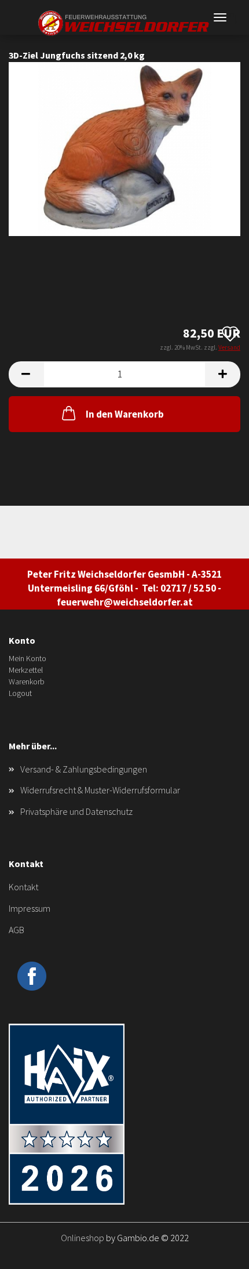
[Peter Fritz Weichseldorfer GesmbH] (124, 23)
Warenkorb (27, 681)
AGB (16, 930)
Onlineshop (82, 1237)
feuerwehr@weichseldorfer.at (125, 602)
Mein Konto (27, 658)
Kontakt (23, 887)
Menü (220, 17)
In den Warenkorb (125, 414)
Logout (20, 693)
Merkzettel (26, 670)
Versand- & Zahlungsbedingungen (83, 769)
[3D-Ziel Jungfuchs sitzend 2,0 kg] (124, 148)
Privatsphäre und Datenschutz (76, 811)
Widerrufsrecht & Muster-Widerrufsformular (100, 790)
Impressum (29, 908)
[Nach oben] (217, 1252)
